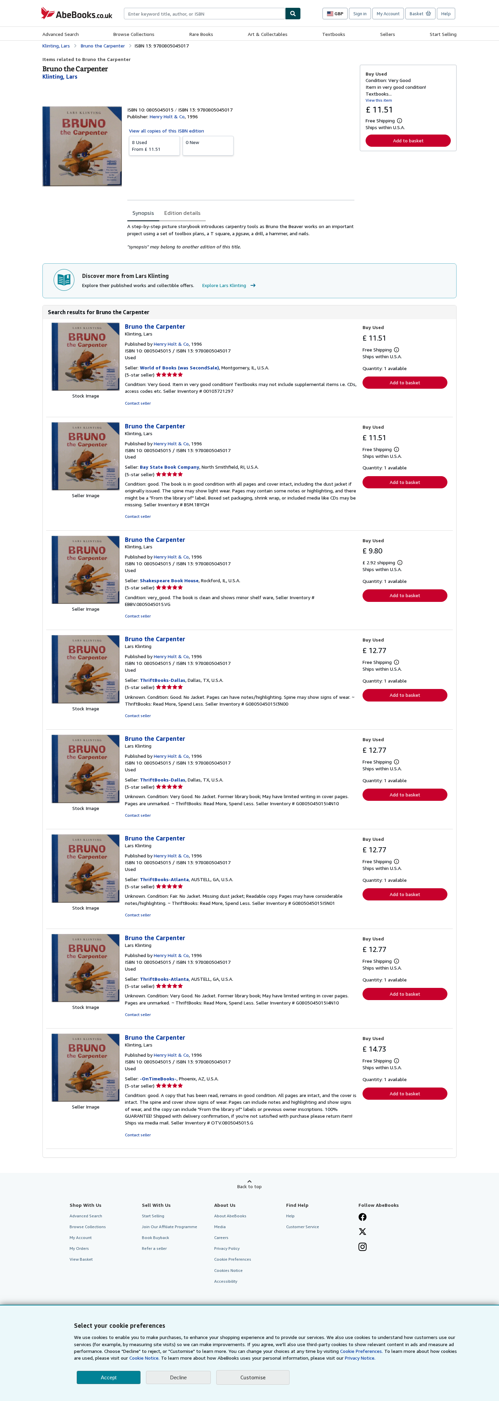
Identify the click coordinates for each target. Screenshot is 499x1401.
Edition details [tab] (182, 212)
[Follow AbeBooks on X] (362, 1232)
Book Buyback (155, 1237)
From (146, 145)
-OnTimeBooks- (158, 1078)
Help (446, 13)
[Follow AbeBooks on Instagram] (362, 1247)
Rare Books (201, 34)
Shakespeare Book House (169, 580)
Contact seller (138, 403)
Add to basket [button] (408, 140)
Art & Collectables (268, 34)
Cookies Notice (228, 1270)
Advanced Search (60, 34)
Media (220, 1226)
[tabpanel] (240, 236)
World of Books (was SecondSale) (179, 367)
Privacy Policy (227, 1248)
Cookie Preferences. (361, 1351)
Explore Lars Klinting (224, 285)
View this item (379, 100)
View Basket (81, 1259)
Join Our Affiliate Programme (169, 1226)
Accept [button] (108, 1377)
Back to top (249, 1186)
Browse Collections (133, 34)
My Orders (79, 1248)
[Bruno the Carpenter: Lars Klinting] (85, 702)
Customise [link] (252, 1377)
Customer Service (302, 1226)
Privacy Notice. (360, 1358)
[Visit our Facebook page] (362, 1217)
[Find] (292, 13)
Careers (221, 1237)
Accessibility (225, 1281)
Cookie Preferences (232, 1259)
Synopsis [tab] (143, 212)
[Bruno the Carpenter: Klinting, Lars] (85, 389)
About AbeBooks (230, 1215)
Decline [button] (178, 1377)
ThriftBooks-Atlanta (164, 879)
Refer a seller (154, 1248)
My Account (388, 13)
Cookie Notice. (144, 1358)
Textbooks (333, 34)
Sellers (387, 34)
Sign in (360, 13)
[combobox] (204, 13)
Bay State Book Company (169, 467)
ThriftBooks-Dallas (162, 680)
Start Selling (443, 34)
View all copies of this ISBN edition (166, 131)
